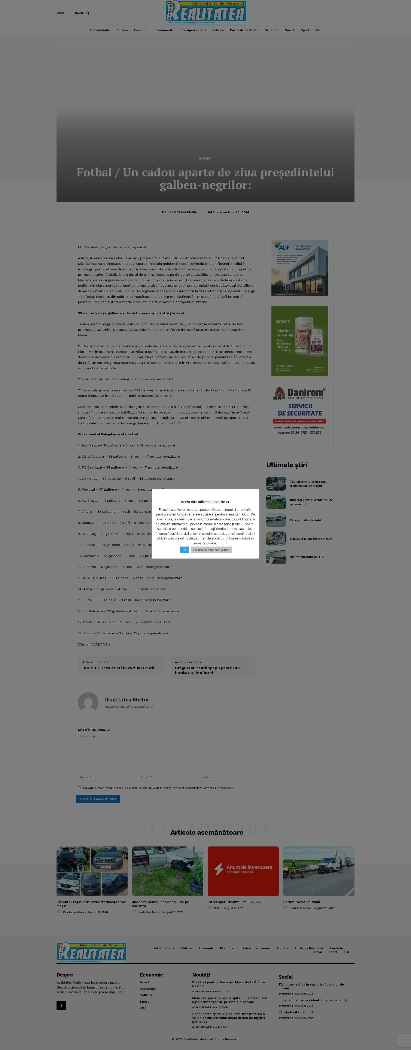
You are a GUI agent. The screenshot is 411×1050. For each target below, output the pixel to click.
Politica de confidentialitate (211, 549)
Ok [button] (184, 549)
